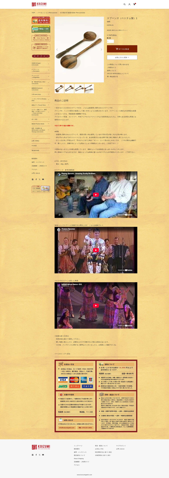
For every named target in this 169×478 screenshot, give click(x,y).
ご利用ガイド (111, 67)
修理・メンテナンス (38, 162)
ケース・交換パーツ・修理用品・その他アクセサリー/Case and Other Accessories (39, 112)
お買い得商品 (35, 141)
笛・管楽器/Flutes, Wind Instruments (38, 82)
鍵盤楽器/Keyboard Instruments (37, 89)
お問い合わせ (36, 173)
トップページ (78, 445)
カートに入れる (124, 49)
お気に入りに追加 (121, 57)
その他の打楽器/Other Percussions (72, 13)
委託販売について (79, 455)
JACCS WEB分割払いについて (118, 73)
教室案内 (34, 158)
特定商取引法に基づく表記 (103, 452)
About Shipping (79, 458)
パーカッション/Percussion (47, 13)
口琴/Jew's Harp (36, 94)
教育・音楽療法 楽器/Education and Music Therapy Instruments (38, 130)
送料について (111, 70)
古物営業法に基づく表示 (102, 455)
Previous (57, 49)
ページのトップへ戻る (62, 354)
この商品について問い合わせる (118, 64)
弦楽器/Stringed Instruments (36, 64)
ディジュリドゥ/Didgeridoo (36, 76)
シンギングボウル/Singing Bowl (39, 99)
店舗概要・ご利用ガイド (39, 166)
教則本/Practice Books (38, 124)
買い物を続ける (112, 76)
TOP (33, 13)
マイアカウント (121, 445)
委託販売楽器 (35, 150)
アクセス (34, 169)
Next (101, 49)
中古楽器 (34, 145)
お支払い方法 (99, 449)
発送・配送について (101, 445)
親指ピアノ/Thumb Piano (39, 105)
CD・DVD (34, 119)
